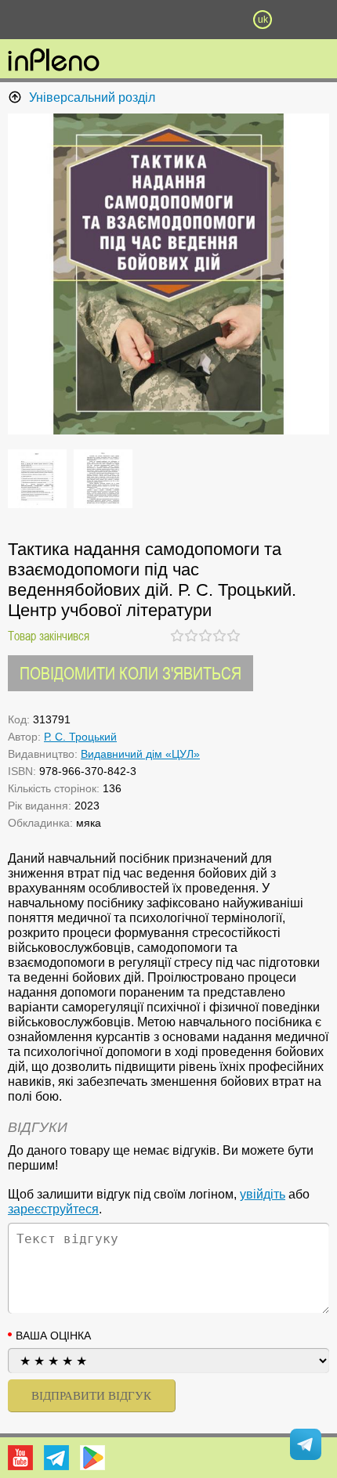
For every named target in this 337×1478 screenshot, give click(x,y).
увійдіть (262, 1194)
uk (263, 19)
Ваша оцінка (53, 1335)
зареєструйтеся (53, 1209)
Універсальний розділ (92, 97)
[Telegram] (56, 1457)
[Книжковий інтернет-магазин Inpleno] (54, 61)
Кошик (215, 19)
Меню (74, 19)
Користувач (168, 19)
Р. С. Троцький (80, 736)
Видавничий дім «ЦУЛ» (140, 754)
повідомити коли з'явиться (130, 673)
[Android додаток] (92, 1457)
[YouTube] (20, 1457)
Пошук (121, 19)
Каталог (25, 19)
